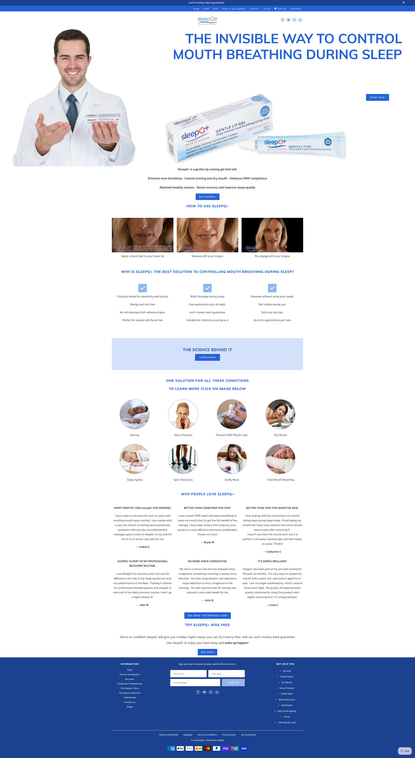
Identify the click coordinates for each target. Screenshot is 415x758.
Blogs (130, 706)
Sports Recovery (287, 699)
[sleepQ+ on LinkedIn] (300, 20)
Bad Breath (286, 705)
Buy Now (207, 652)
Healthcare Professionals (129, 683)
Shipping (187, 735)
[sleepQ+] (207, 21)
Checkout (296, 9)
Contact (254, 9)
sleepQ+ (201, 740)
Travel (287, 717)
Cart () (281, 9)
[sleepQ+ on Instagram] (294, 20)
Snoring (287, 671)
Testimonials (130, 697)
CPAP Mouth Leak (287, 722)
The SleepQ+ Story (129, 688)
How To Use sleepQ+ (234, 9)
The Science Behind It (130, 693)
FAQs (215, 9)
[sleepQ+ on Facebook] (283, 20)
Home (196, 9)
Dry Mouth (287, 682)
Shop (206, 9)
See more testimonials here (207, 615)
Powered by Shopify (215, 740)
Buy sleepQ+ (207, 196)
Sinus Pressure (286, 688)
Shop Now (377, 97)
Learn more (207, 357)
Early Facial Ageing (286, 711)
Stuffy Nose (287, 694)
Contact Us (129, 702)
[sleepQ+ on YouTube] (288, 20)
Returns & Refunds (168, 735)
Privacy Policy (229, 735)
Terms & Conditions (207, 735)
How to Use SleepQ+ (129, 674)
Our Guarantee (248, 735)
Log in (266, 9)
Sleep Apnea (286, 676)
